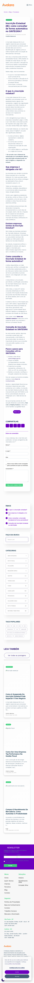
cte (17, 629)
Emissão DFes (23, 885)
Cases (17, 585)
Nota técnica (17, 605)
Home (5, 12)
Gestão (17, 575)
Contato (7, 893)
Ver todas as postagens (17, 655)
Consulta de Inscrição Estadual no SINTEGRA (18, 524)
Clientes (7, 884)
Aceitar (17, 972)
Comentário (9, 468)
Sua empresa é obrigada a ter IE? (17, 514)
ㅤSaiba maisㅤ (17, 411)
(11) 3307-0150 (8, 931)
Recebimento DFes (23, 881)
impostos (9, 636)
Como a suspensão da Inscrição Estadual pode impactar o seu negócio (16, 696)
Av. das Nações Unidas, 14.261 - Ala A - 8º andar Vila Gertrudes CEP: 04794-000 (16, 923)
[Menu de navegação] (31, 5)
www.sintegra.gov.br (14, 358)
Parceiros (7, 887)
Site (7, 457)
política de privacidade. (14, 963)
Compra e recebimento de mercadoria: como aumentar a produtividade (17, 812)
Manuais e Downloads (11, 914)
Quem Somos (8, 881)
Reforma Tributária (17, 610)
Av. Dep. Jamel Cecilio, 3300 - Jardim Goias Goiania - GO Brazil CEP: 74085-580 (15, 935)
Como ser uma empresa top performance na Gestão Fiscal (16, 754)
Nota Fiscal (17, 560)
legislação (23, 629)
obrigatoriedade (19, 636)
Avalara (21, 878)
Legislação (17, 590)
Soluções (17, 565)
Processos (16, 12)
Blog (10, 12)
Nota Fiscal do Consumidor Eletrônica (16, 632)
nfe (25, 626)
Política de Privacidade (12, 902)
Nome (8, 445)
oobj (14, 626)
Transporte (10, 629)
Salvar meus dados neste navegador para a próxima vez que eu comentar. (17, 464)
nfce (20, 626)
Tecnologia (17, 580)
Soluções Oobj (17, 601)
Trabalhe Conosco (10, 911)
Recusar (17, 976)
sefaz (8, 626)
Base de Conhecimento (12, 905)
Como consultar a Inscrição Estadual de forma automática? (18, 519)
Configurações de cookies (17, 967)
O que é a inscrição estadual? (17, 509)
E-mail (8, 451)
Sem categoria (17, 555)
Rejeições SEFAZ (17, 570)
